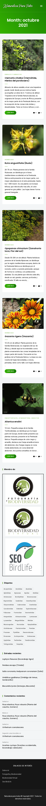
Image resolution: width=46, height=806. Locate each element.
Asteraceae (8, 597)
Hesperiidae (8, 616)
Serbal (4, 702)
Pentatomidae (21, 628)
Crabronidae (21, 605)
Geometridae (29, 612)
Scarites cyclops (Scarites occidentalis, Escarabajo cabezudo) (19, 746)
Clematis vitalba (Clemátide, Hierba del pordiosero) (21, 79)
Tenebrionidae (30, 640)
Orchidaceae (8, 628)
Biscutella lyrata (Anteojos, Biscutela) (18, 686)
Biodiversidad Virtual (9, 778)
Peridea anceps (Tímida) (13, 665)
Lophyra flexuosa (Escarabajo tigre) (18, 659)
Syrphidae (7, 640)
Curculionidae (8, 609)
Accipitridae (8, 589)
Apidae (26, 593)
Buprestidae (8, 601)
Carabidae (19, 601)
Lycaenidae (7, 620)
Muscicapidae (8, 624)
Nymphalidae (32, 624)
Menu (41, 6)
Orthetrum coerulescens (13, 727)
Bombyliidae (19, 597)
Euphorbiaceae (31, 609)
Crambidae (33, 605)
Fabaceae (7, 612)
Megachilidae (19, 620)
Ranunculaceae (28, 632)
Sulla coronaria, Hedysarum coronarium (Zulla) (22, 671)
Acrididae (19, 589)
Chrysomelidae (9, 605)
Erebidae (20, 609)
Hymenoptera (24, 418)
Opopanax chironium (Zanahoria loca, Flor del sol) (23, 250)
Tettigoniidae (8, 644)
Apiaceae (17, 593)
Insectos (35, 418)
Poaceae (7, 632)
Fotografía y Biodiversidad (11, 774)
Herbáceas (9, 160)
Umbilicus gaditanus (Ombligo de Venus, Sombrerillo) (20, 678)
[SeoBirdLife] (23, 556)
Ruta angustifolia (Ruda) (18, 163)
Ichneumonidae (20, 616)
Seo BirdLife (6, 781)
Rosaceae (7, 636)
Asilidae (35, 593)
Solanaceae (31, 636)
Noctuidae (20, 624)
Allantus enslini (13, 421)
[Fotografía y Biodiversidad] (23, 489)
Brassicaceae (31, 597)
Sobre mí (5, 770)
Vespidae (19, 644)
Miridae (30, 620)
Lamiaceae (33, 616)
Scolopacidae (19, 636)
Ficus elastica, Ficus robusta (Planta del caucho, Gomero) (19, 705)
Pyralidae (16, 632)
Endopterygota (11, 418)
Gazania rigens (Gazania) (19, 336)
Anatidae (29, 589)
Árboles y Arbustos (13, 75)
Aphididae (7, 593)
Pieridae (32, 628)
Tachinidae (17, 640)
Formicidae (18, 612)
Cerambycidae (31, 601)
